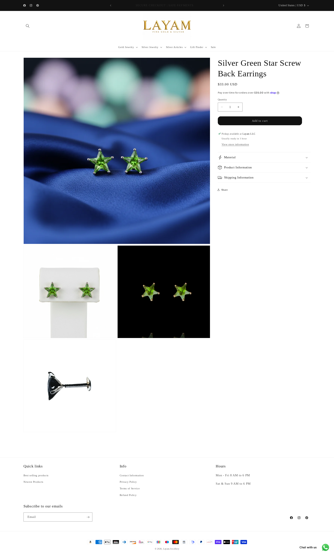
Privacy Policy (128, 481)
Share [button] (224, 189)
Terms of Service (130, 488)
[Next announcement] (223, 5)
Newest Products (33, 481)
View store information (235, 144)
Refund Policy (128, 494)
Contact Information (132, 475)
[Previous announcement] (110, 5)
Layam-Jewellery (171, 549)
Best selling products (36, 475)
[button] (27, 26)
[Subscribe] (88, 517)
